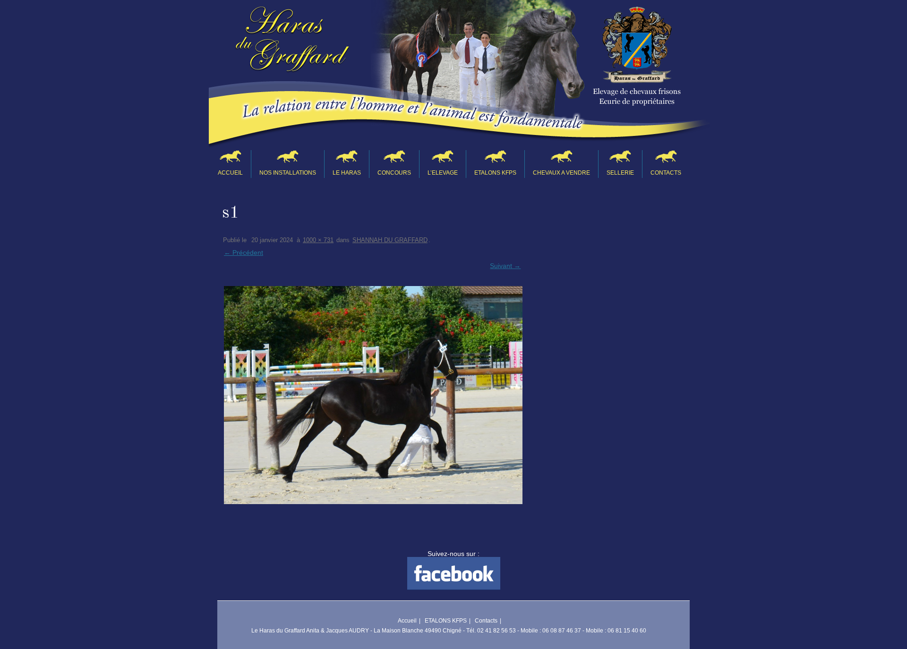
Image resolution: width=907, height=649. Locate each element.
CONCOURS (394, 172)
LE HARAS (347, 172)
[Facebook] (453, 587)
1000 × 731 (318, 240)
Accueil (230, 172)
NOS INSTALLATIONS (287, 172)
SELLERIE (620, 172)
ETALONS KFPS (495, 172)
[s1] (372, 395)
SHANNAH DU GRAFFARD (390, 240)
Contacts (665, 172)
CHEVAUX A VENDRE (561, 172)
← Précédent (243, 252)
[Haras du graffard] (292, 43)
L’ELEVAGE (443, 172)
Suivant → (505, 266)
